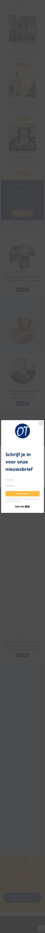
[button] (42, 448)
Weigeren (23, 476)
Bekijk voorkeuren (22, 482)
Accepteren (23, 471)
